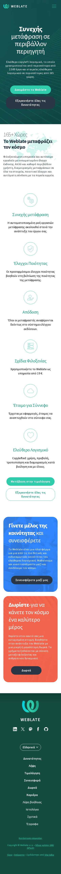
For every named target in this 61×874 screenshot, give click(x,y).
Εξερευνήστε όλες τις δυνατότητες (30, 103)
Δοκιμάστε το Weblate (31, 90)
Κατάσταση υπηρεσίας (30, 838)
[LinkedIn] (14, 729)
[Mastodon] (30, 729)
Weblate (19, 6)
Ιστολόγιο (32, 809)
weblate (30, 719)
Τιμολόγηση (32, 773)
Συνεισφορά (32, 780)
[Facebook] (38, 729)
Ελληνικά (29, 747)
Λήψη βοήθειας (32, 802)
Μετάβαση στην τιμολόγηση (30, 481)
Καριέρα (32, 795)
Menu (54, 6)
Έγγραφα (32, 824)
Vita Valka (49, 854)
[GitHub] (46, 729)
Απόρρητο (19, 854)
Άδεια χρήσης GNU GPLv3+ (40, 847)
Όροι (9, 854)
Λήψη (32, 766)
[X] (22, 729)
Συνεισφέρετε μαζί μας (31, 580)
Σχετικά (32, 817)
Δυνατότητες (32, 759)
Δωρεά (26, 670)
